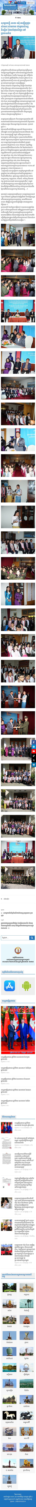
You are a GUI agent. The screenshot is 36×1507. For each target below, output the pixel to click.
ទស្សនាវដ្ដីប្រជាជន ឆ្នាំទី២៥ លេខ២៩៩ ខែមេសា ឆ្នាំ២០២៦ (16, 1091)
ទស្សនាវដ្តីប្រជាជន (8, 1001)
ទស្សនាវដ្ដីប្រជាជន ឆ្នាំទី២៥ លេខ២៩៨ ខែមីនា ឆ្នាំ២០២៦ (15, 1102)
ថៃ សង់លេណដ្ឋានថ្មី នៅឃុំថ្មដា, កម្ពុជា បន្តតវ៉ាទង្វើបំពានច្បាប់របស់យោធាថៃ (24, 1140)
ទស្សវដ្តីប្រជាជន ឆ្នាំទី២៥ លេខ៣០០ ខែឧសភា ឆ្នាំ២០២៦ (15, 1080)
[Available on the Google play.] (26, 986)
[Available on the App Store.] (9, 986)
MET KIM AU (26, 65)
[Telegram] (34, 747)
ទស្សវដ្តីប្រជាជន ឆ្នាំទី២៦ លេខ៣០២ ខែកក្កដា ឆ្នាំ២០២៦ (15, 1058)
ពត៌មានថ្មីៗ (6, 899)
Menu (19, 18)
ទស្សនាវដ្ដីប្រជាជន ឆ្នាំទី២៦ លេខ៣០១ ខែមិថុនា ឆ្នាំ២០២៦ (16, 1069)
